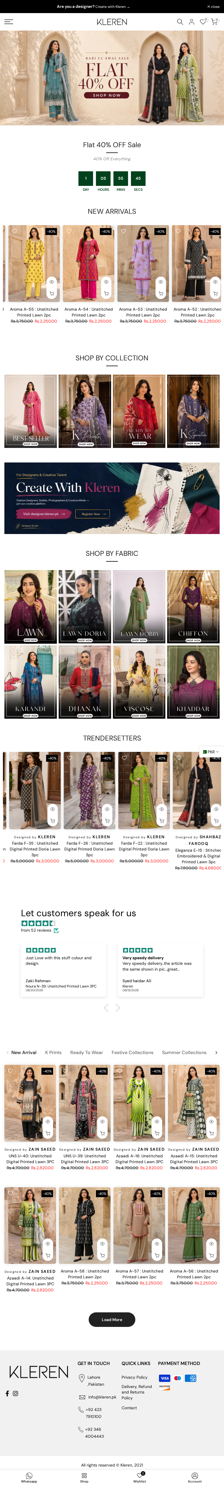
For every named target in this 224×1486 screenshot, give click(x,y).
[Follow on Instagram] (15, 1393)
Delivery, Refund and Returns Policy (137, 1392)
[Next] (216, 1052)
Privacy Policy (135, 1377)
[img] (115, 923)
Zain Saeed (42, 309)
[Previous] (7, 1052)
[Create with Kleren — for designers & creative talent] (112, 498)
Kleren (42, 836)
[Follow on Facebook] (7, 1393)
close (12, 6)
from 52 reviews (36, 930)
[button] (108, 1008)
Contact (129, 1407)
